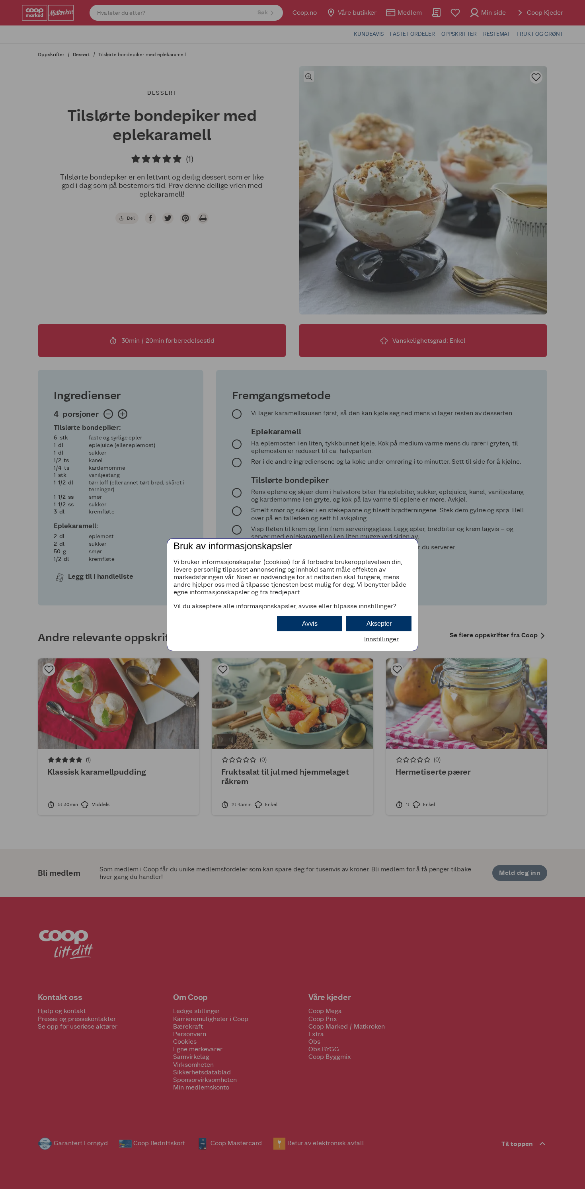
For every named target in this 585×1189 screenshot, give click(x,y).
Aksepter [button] (379, 623)
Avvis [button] (310, 623)
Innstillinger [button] (381, 639)
